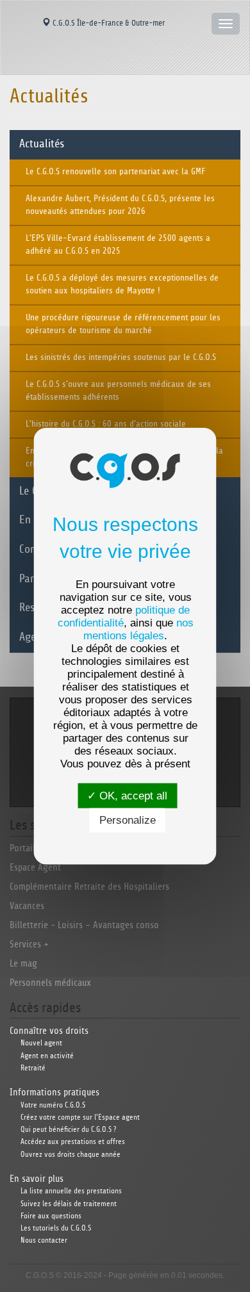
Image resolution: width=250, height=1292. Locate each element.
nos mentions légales (138, 629)
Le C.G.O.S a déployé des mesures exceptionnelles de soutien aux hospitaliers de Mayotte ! (122, 284)
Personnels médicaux (50, 982)
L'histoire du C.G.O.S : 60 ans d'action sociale (106, 424)
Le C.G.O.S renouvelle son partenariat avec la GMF (115, 172)
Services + (29, 944)
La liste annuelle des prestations (71, 1191)
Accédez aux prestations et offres (73, 1142)
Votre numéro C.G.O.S (53, 1105)
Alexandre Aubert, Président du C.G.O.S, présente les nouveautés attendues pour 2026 (120, 205)
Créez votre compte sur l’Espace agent (80, 1117)
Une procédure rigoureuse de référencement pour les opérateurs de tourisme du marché (123, 324)
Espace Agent (35, 867)
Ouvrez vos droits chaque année (71, 1154)
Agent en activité (47, 1056)
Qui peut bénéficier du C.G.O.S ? (68, 1129)
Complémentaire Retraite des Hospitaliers (89, 886)
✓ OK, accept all (127, 796)
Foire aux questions (51, 1216)
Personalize (127, 820)
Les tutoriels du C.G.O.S (56, 1228)
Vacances (27, 906)
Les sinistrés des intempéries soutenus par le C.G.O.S (121, 357)
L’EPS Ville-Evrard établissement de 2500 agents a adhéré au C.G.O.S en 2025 (118, 244)
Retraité (33, 1068)
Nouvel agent (41, 1043)
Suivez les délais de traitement (69, 1204)
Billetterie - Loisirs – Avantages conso (84, 925)
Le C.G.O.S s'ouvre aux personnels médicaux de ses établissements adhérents (118, 390)
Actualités (41, 144)
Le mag (23, 963)
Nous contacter (44, 1240)
